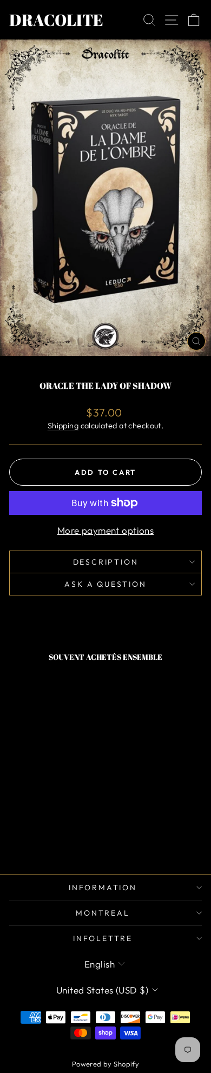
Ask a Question (105, 584)
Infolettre (103, 938)
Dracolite (56, 20)
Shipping (63, 425)
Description (106, 562)
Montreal (102, 913)
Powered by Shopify (106, 1063)
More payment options (105, 530)
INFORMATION (103, 887)
